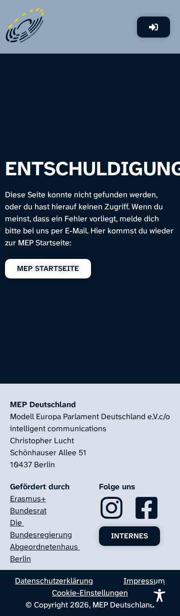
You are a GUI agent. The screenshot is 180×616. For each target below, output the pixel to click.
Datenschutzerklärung (54, 580)
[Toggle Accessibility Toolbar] (159, 595)
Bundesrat (28, 510)
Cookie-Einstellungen (90, 592)
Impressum (144, 580)
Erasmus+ (28, 498)
